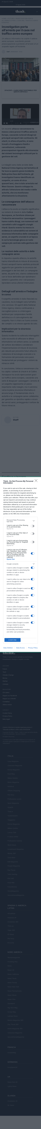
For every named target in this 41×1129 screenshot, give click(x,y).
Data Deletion (8, 648)
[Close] (37, 481)
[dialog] (20, 564)
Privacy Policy (33, 648)
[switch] (32, 526)
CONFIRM (12, 640)
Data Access (20, 648)
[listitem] (20, 520)
